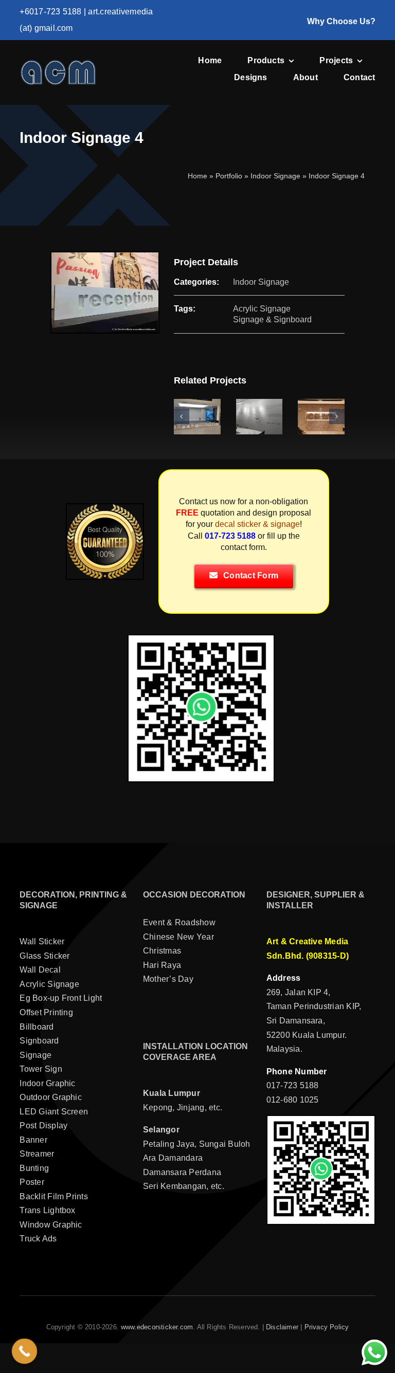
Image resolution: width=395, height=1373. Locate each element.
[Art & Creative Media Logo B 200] (58, 63)
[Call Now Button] (25, 1351)
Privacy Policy (326, 1327)
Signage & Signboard (272, 319)
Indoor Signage (275, 176)
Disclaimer (282, 1327)
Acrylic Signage (262, 308)
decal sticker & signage (257, 524)
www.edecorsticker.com (157, 1327)
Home (197, 176)
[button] (181, 416)
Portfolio (229, 176)
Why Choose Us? (341, 21)
